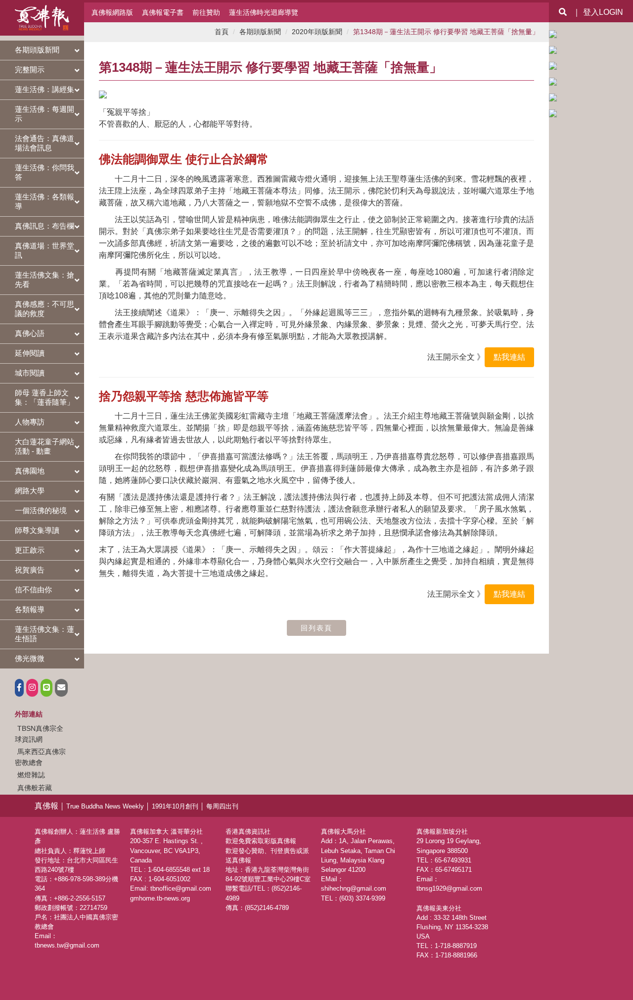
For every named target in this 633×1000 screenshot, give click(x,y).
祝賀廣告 (30, 570)
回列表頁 (316, 628)
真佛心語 (30, 333)
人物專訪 (30, 422)
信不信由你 (33, 589)
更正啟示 (30, 550)
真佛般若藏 (34, 788)
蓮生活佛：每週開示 (44, 114)
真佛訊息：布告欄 (44, 226)
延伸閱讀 (30, 353)
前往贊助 (206, 12)
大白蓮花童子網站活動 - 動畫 (44, 446)
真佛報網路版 (112, 12)
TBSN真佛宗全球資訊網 (39, 733)
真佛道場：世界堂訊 (44, 250)
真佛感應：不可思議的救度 (44, 309)
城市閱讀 (30, 373)
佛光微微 (30, 658)
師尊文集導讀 (37, 530)
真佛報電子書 (162, 12)
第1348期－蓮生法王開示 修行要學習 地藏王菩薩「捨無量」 (446, 32)
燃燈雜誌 (31, 775)
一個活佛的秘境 (41, 510)
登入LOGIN (603, 12)
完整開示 (30, 69)
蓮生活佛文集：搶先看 (44, 279)
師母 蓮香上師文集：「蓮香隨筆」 (44, 397)
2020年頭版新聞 (317, 32)
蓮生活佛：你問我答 (44, 172)
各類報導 (30, 609)
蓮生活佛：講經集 (44, 89)
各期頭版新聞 (37, 50)
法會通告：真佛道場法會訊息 (44, 143)
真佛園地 (30, 471)
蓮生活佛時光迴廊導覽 (263, 12)
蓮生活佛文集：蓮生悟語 (44, 634)
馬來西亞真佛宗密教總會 (40, 757)
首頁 (221, 32)
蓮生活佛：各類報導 (44, 201)
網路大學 (30, 490)
